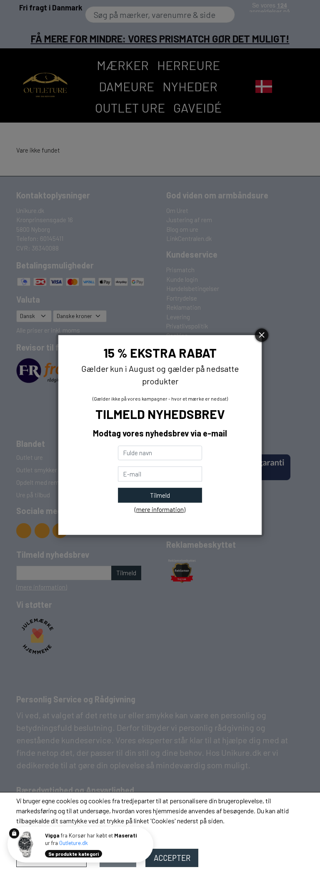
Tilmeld (160, 495)
